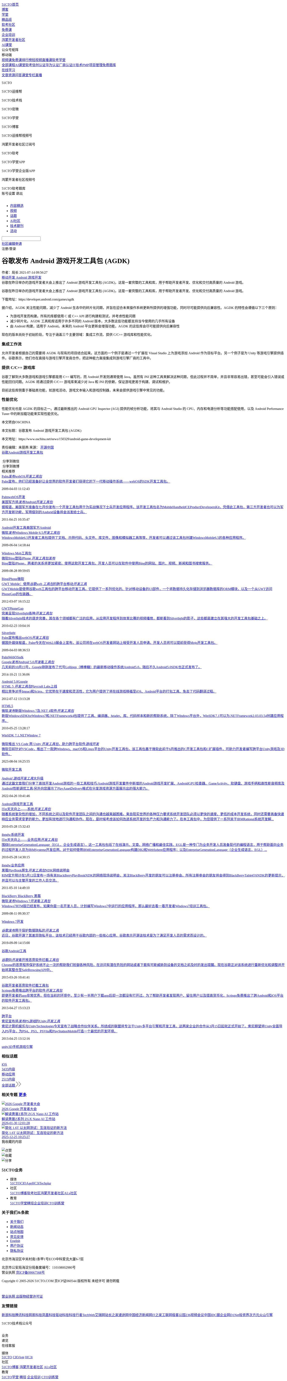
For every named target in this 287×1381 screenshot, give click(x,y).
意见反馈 (17, 1237)
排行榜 (27, 60)
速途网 (123, 1315)
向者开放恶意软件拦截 (30, 960)
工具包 (26, 553)
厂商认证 (65, 65)
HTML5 (7, 706)
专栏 (32, 75)
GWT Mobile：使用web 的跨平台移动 (44, 584)
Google (23, 681)
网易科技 (35, 1315)
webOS (13, 497)
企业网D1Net (229, 1315)
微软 (20, 579)
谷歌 (5, 452)
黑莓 (37, 896)
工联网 (167, 1315)
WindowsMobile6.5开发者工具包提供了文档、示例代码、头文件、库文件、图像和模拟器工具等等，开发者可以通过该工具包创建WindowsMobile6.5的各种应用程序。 (124, 538)
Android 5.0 (10, 681)
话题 (13, 216)
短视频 (37, 60)
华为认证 (52, 65)
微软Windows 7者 (26, 901)
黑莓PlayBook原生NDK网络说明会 (36, 870)
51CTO (15, 1183)
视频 (13, 211)
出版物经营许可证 (29, 1296)
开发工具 (15, 769)
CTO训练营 (55, 1203)
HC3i (35, 1183)
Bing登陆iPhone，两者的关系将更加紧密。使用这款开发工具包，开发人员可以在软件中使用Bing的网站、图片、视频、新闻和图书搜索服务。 (107, 563)
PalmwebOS (22, 476)
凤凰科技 (48, 1315)
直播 (38, 75)
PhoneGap (16, 608)
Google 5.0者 (28, 662)
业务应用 (17, 865)
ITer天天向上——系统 (26, 809)
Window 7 (34, 735)
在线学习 (8, 70)
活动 (13, 231)
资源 (11, 75)
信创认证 (39, 65)
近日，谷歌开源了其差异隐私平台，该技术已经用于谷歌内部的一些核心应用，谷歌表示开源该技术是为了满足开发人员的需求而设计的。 (104, 935)
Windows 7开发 (13, 921)
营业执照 (9, 1296)
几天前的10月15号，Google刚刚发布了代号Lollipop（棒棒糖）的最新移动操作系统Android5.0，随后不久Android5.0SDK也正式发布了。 (102, 667)
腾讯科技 (22, 1315)
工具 (29, 804)
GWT (5, 608)
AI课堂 (7, 45)
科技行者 (75, 1315)
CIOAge (26, 1183)
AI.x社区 (70, 1193)
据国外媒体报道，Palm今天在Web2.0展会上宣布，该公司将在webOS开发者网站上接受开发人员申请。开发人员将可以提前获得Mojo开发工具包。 (109, 643)
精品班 (7, 19)
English (15, 1241)
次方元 (254, 1315)
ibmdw (6, 834)
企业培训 (8, 35)
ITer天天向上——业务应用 (30, 839)
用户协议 (17, 1245)
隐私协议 (17, 1250)
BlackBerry (10, 896)
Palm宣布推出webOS (25, 637)
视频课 (7, 60)
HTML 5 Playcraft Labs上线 (29, 686)
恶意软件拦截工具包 (33, 985)
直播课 (47, 60)
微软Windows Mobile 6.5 (31, 532)
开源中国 (47, 447)
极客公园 (179, 1315)
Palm (5, 497)
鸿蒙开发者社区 (13, 40)
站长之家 (111, 1315)
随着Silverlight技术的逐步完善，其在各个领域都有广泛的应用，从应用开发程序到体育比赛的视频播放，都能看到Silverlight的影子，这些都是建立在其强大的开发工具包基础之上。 (135, 618)
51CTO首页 (10, 4)
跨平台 (7, 1016)
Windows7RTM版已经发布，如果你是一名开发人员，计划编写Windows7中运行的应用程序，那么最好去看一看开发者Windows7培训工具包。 (106, 906)
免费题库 (109, 65)
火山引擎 (266, 1315)
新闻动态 (17, 1227)
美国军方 (33, 527)
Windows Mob (11, 553)
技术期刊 (17, 226)
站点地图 (17, 1232)
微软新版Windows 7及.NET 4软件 (38, 711)
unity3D (7, 1047)
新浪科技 (8, 1315)
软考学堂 (59, 60)
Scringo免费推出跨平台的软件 (32, 990)
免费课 (7, 30)
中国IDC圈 (212, 1315)
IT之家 (157, 1315)
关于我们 (17, 1221)
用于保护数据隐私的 (30, 930)
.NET (23, 735)
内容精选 (17, 205)
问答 (18, 75)
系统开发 (17, 834)
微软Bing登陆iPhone (28, 558)
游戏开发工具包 (31, 452)
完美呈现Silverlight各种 (27, 613)
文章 (5, 75)
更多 (23, 1094)
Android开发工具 (14, 527)
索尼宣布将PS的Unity (31, 1021)
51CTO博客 (18, 1193)
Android (14, 452)
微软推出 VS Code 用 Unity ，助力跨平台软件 (50, 744)
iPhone (12, 579)
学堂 (5, 14)
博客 (5, 9)
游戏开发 (19, 804)
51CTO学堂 (18, 1203)
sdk (21, 657)
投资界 (244, 1315)
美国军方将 (27, 502)
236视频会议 (195, 1315)
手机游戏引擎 (23, 1047)
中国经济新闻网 (140, 1315)
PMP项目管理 (92, 65)
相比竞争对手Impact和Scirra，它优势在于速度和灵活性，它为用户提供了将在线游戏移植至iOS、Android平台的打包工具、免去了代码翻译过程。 (109, 691)
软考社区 (8, 24)
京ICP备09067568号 (30, 1272)
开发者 (13, 985)
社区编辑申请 (12, 243)
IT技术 (77, 65)
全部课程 (8, 65)
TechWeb (88, 1315)
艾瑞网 (100, 1315)
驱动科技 (62, 1315)
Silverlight (8, 633)
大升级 (22, 778)
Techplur (45, 1183)
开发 (21, 497)
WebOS (13, 657)
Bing (5, 579)
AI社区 (15, 221)
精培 (30, 1203)
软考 (28, 65)
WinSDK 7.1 (10, 735)
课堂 (25, 75)
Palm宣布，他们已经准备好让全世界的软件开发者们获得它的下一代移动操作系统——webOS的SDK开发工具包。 (86, 481)
